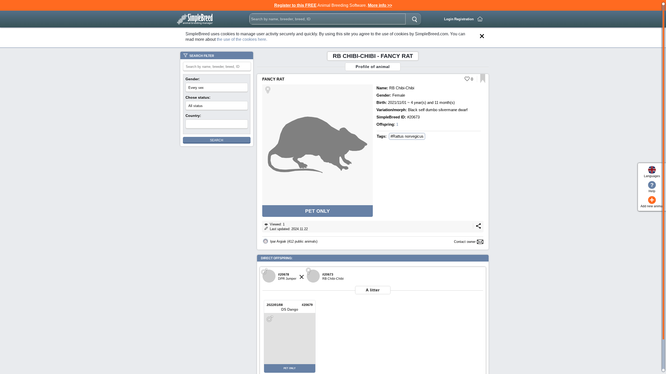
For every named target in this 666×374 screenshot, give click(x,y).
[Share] (478, 227)
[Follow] (482, 81)
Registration (464, 19)
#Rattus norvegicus (407, 136)
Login (448, 19)
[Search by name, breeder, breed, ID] (414, 19)
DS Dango (289, 309)
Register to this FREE (295, 5)
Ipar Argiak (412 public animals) (293, 241)
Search (216, 140)
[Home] (480, 19)
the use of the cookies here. (242, 39)
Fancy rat (273, 79)
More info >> (380, 5)
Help (652, 187)
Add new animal (652, 202)
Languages (652, 176)
